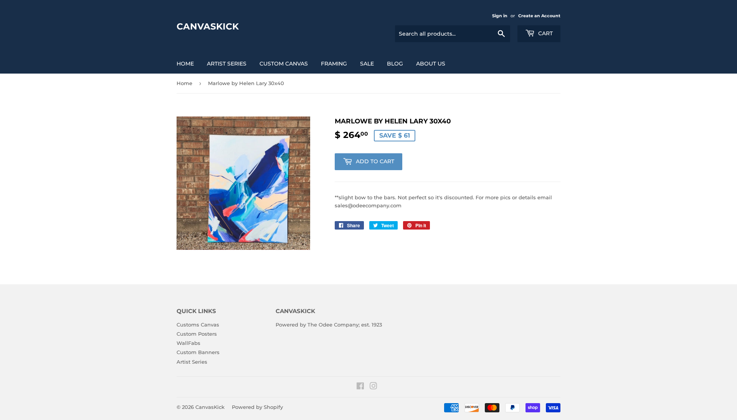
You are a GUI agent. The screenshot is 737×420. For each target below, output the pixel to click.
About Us (430, 63)
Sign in (499, 15)
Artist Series (226, 63)
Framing (334, 63)
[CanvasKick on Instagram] (373, 387)
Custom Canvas (283, 63)
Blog (395, 63)
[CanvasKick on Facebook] (360, 387)
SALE (367, 63)
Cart (545, 33)
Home (185, 63)
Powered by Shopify (257, 407)
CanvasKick (208, 26)
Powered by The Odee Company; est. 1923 (329, 325)
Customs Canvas (198, 325)
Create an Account (539, 15)
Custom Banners (198, 352)
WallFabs (188, 343)
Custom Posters (197, 334)
